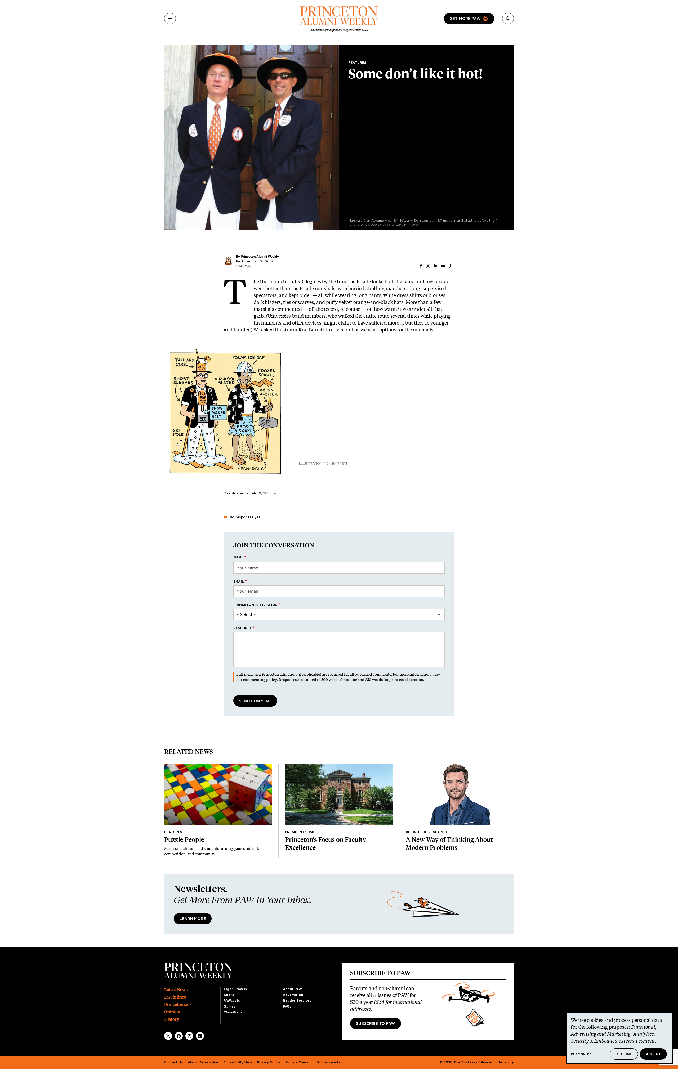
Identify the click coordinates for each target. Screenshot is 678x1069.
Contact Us (173, 1062)
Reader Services (297, 1000)
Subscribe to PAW (375, 1024)
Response (242, 628)
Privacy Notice (269, 1062)
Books (229, 994)
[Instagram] (189, 1036)
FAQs (287, 1006)
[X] (168, 1036)
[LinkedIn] (200, 1036)
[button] (450, 265)
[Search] (508, 18)
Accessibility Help (237, 1062)
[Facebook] (179, 1036)
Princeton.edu (328, 1062)
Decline (623, 1054)
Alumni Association (203, 1062)
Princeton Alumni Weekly (260, 256)
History (171, 1019)
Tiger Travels (235, 989)
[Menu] (170, 18)
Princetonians (177, 1004)
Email (238, 581)
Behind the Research (426, 832)
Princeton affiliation (255, 605)
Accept (653, 1054)
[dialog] (620, 1038)
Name (238, 557)
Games (229, 1006)
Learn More (193, 919)
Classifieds (233, 1012)
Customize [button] (581, 1054)
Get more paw (465, 19)
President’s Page (301, 832)
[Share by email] (443, 265)
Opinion (172, 1011)
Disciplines (175, 997)
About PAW (292, 989)
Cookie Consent (299, 1062)
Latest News (176, 989)
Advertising (293, 994)
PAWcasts (232, 1000)
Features (357, 62)
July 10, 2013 (260, 493)
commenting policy (260, 679)
